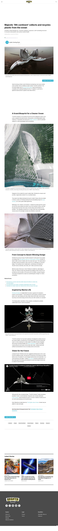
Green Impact (41, 475)
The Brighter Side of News (33, 402)
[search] (56, 2)
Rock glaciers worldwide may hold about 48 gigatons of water (45, 478)
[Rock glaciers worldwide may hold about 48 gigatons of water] (45, 466)
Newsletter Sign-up (42, 514)
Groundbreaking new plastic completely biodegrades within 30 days (20, 284)
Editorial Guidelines (9, 519)
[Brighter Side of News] (29, 2)
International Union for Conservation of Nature (29, 259)
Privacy (23, 514)
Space (22, 475)
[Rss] (19, 506)
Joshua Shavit (24, 480)
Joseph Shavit (41, 480)
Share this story (47, 80)
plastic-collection (33, 119)
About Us (7, 514)
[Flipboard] (16, 506)
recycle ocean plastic (27, 87)
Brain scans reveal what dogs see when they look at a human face (12, 478)
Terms (23, 516)
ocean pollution (15, 397)
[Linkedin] (13, 506)
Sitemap (7, 517)
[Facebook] (6, 506)
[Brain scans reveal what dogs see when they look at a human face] (12, 466)
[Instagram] (10, 506)
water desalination (31, 343)
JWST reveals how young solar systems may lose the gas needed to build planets (28, 478)
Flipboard (40, 516)
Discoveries (7, 475)
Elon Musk (31, 358)
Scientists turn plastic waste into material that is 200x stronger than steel (21, 285)
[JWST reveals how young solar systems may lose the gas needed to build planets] (29, 466)
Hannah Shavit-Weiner (9, 480)
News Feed (7, 516)
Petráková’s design (16, 293)
